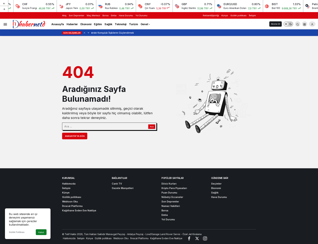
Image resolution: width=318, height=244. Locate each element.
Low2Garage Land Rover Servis (163, 234)
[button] (304, 24)
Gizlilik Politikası (17, 232)
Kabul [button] (41, 232)
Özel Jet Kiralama (192, 234)
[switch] (288, 24)
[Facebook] (189, 238)
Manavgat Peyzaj (115, 234)
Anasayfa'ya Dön (74, 136)
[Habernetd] (29, 23)
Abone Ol (275, 24)
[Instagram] (205, 238)
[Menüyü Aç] (5, 24)
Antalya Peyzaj (135, 234)
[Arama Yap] (297, 24)
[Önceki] (4, 3)
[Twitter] (197, 238)
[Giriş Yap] (312, 24)
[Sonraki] (4, 9)
